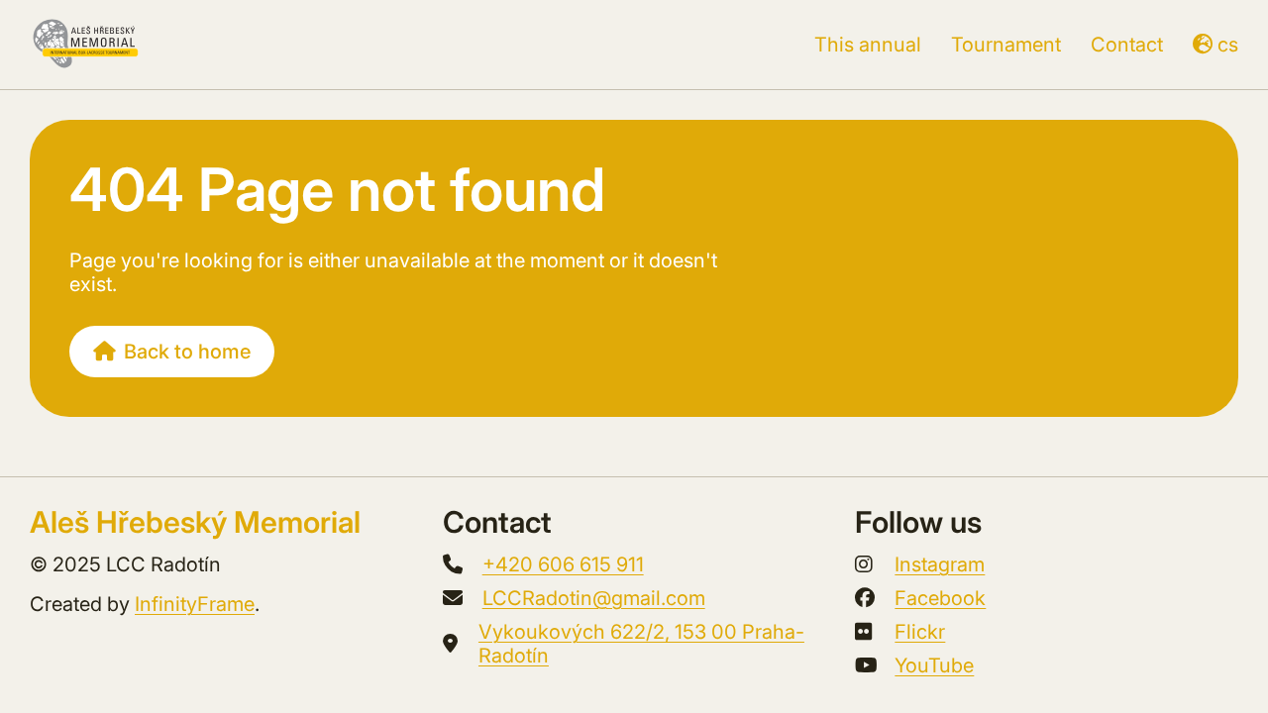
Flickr (920, 632)
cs (1227, 44)
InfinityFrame (195, 604)
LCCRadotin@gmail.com (593, 598)
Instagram (940, 564)
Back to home (187, 351)
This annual (867, 44)
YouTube (934, 665)
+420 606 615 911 (563, 564)
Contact (1127, 44)
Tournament (1006, 44)
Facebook (940, 598)
